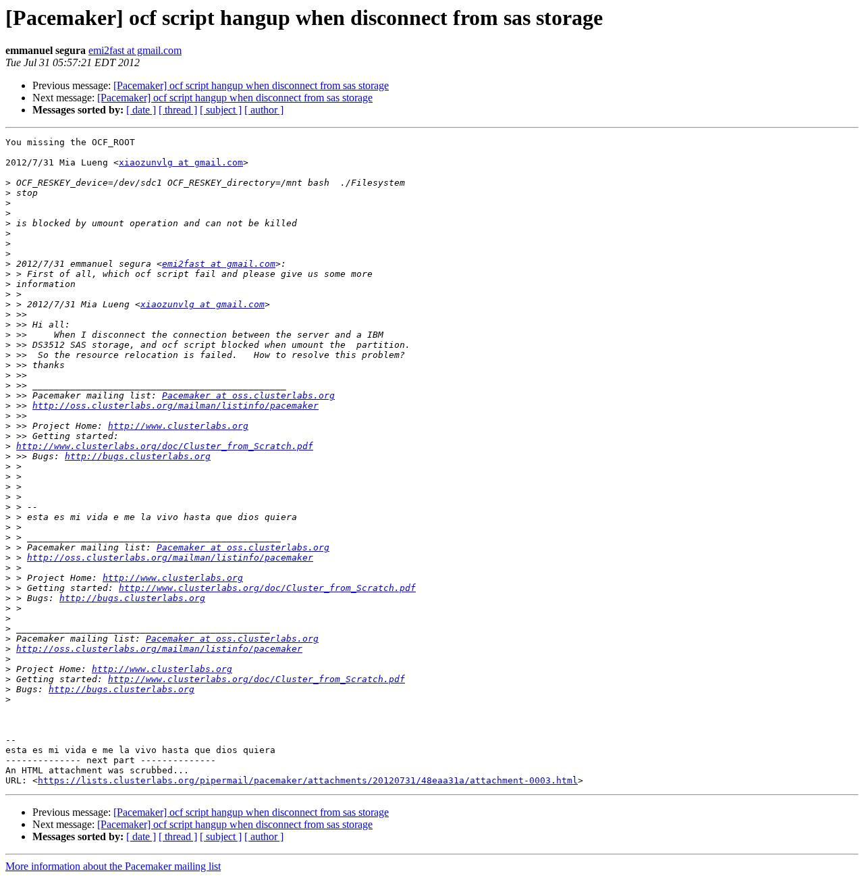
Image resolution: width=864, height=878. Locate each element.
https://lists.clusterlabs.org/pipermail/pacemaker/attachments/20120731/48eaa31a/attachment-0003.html (308, 780)
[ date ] (141, 109)
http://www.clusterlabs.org (178, 426)
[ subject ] (221, 109)
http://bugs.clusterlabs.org (138, 456)
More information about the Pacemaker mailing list (113, 866)
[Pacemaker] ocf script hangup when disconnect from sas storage (251, 85)
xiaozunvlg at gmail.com (181, 162)
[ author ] (264, 109)
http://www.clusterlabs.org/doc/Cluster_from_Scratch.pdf (164, 446)
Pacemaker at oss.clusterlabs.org (248, 395)
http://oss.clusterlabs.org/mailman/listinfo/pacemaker (175, 406)
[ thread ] (178, 109)
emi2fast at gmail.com (135, 50)
